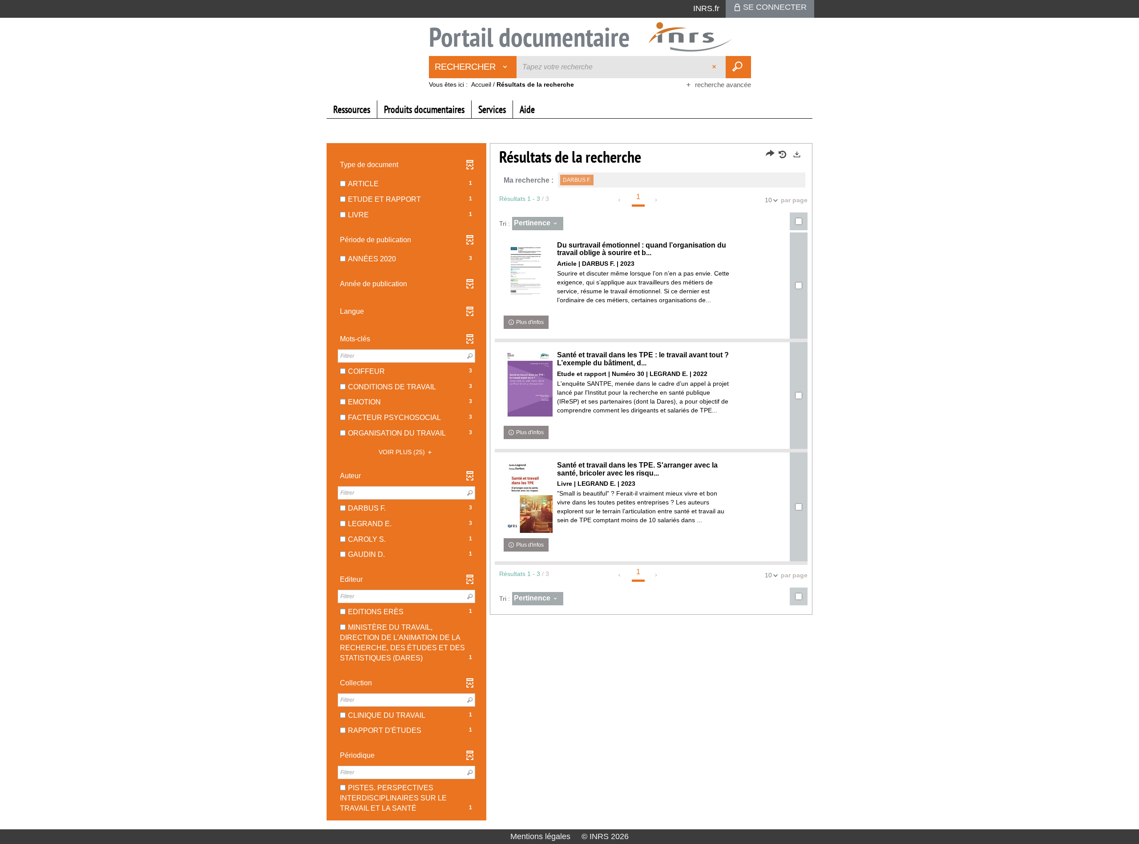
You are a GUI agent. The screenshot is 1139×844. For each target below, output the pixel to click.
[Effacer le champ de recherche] (715, 67)
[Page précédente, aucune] (620, 200)
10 (768, 200)
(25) (403, 452)
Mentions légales (540, 836)
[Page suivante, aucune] (656, 200)
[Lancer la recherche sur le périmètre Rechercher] (738, 67)
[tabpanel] (569, 482)
